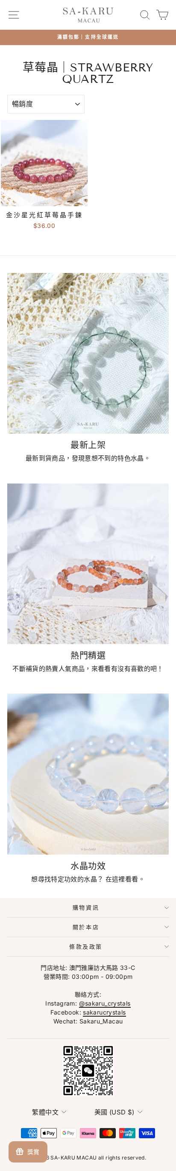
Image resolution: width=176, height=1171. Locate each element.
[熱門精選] (88, 563)
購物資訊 (86, 907)
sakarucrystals (104, 1012)
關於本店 (86, 927)
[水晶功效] (88, 774)
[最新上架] (88, 353)
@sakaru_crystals (105, 1003)
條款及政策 (86, 946)
